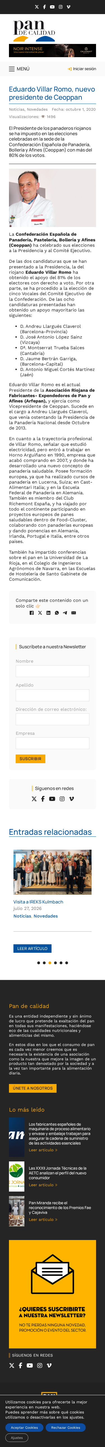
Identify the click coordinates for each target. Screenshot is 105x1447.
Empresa (25, 733)
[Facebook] (31, 613)
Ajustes (17, 1438)
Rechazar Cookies (65, 1428)
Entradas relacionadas (50, 831)
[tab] (38, 962)
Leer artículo (32, 948)
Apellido (25, 685)
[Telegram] (65, 613)
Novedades (37, 109)
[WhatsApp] (57, 613)
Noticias (16, 109)
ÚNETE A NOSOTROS (33, 1088)
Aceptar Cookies (24, 1428)
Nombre (24, 661)
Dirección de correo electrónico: (51, 709)
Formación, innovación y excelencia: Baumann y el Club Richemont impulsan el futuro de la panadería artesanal (51, 910)
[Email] (73, 613)
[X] (40, 613)
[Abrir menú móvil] (12, 69)
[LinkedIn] (48, 613)
